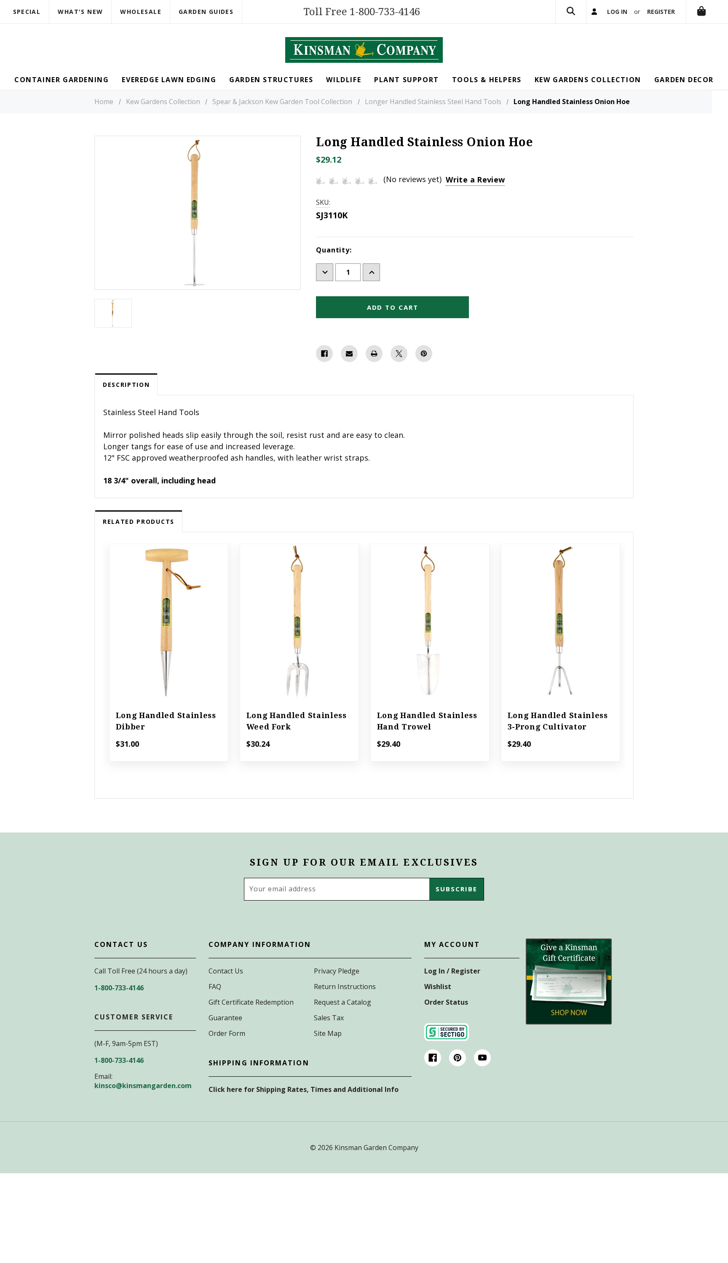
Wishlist (437, 986)
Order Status (446, 1002)
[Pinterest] (423, 353)
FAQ (215, 986)
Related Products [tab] (138, 522)
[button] (569, 981)
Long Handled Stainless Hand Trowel (427, 721)
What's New (80, 12)
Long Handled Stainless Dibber (166, 721)
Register (661, 12)
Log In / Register (452, 971)
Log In (617, 12)
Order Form (227, 1033)
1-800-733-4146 (119, 987)
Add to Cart (168, 634)
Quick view (168, 610)
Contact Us (226, 971)
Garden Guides (206, 12)
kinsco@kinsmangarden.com (143, 1085)
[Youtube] (482, 1057)
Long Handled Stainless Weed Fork (296, 721)
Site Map (328, 1033)
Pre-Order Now (299, 634)
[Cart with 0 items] (701, 11)
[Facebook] (324, 353)
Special (27, 12)
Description (126, 385)
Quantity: (333, 250)
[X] (399, 353)
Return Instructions (345, 986)
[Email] (349, 353)
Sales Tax (329, 1017)
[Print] (374, 353)
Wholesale (140, 12)
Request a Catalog (342, 1002)
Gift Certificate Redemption (251, 1002)
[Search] (571, 12)
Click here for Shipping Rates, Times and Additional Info (304, 1089)
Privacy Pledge (336, 971)
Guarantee (225, 1017)
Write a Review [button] (475, 179)
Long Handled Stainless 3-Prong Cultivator (558, 721)
